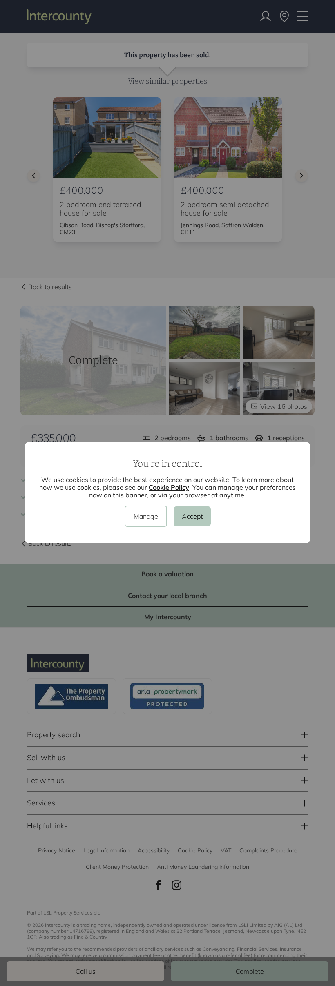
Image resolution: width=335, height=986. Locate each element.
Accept (192, 516)
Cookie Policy (169, 487)
